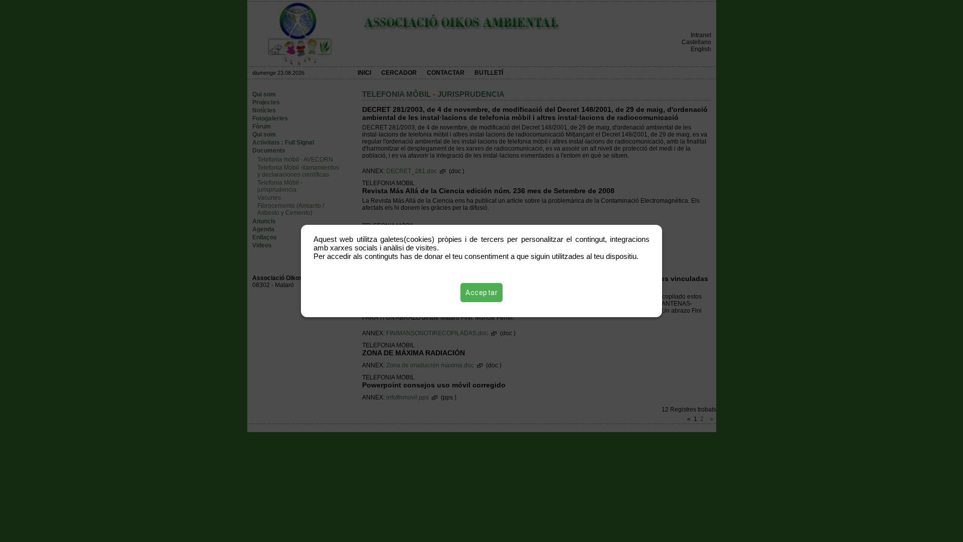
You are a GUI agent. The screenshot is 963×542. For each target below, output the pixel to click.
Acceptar (481, 293)
